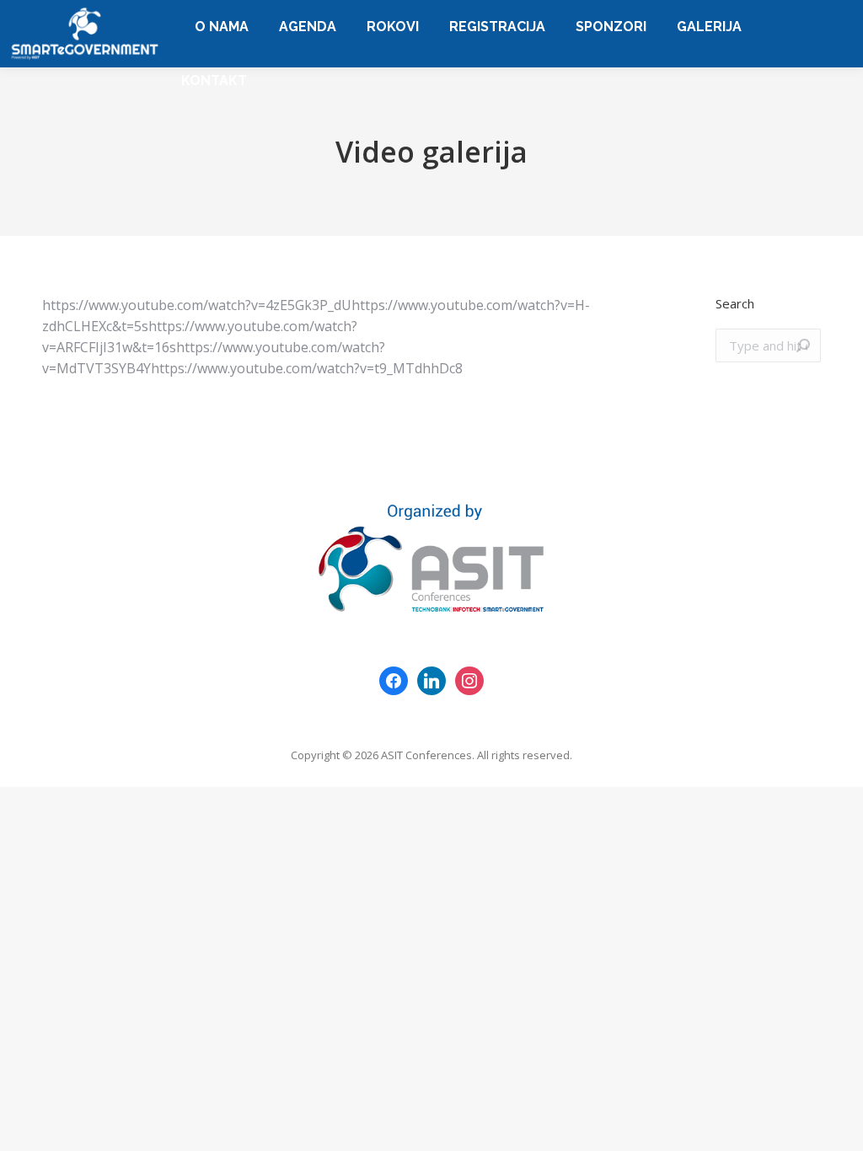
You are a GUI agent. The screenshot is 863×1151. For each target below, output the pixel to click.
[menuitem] (221, 27)
